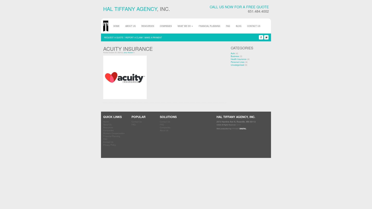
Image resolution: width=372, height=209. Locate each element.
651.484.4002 (258, 11)
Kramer (239, 128)
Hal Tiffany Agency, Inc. (105, 26)
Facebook (261, 37)
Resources (147, 26)
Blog (238, 26)
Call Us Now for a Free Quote (239, 7)
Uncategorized (237, 64)
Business (235, 56)
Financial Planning (209, 26)
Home (116, 26)
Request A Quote (113, 37)
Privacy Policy (109, 144)
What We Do (184, 26)
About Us (130, 26)
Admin (238, 125)
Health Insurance (238, 59)
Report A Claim (134, 37)
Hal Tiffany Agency (130, 8)
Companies (166, 26)
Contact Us (253, 26)
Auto (233, 53)
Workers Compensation (114, 133)
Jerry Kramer (128, 52)
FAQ (228, 26)
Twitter (266, 37)
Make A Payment (153, 37)
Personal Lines (237, 62)
